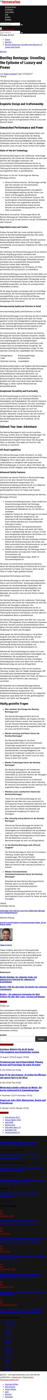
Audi (6, 14)
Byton (7, 1345)
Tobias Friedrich (10, 74)
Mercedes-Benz (13, 1127)
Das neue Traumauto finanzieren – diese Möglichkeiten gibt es (19, 1156)
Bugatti (8, 1340)
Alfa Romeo (9, 9)
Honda (8, 1367)
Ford (7, 1365)
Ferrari (7, 1360)
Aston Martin (9, 12)
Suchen (3, 1035)
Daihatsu (9, 1357)
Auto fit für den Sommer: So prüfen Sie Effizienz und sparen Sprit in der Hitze (23, 1076)
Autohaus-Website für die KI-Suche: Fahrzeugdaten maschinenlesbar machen (19, 1051)
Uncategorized (12, 1132)
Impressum (16, 1377)
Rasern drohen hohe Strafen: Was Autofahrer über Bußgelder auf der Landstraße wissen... (21, 1311)
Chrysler (8, 1350)
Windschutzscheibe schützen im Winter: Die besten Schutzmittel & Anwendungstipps (21, 1089)
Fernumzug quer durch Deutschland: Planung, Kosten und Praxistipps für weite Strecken (21, 1063)
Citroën (8, 1352)
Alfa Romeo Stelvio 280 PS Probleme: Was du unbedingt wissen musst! (21, 1169)
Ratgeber (8, 19)
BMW (7, 1332)
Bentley (7, 17)
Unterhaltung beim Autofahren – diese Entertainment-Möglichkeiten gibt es (18, 1143)
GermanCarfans (10, 7)
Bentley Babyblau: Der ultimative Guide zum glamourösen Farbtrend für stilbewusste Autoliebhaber (18, 979)
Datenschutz (28, 1377)
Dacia (7, 1355)
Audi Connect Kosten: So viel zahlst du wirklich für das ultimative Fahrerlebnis (22, 1182)
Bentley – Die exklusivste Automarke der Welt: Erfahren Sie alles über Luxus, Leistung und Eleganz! (22, 995)
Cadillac (8, 1347)
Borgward (9, 1335)
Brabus (8, 1337)
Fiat (6, 1362)
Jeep (7, 1370)
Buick (7, 1342)
